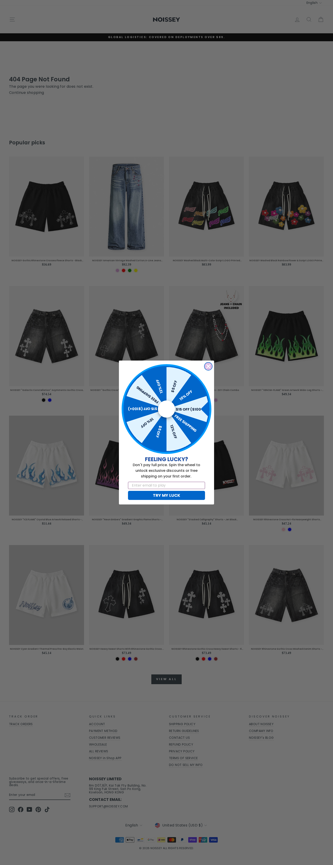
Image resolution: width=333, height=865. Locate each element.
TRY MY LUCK (166, 495)
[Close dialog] (208, 366)
